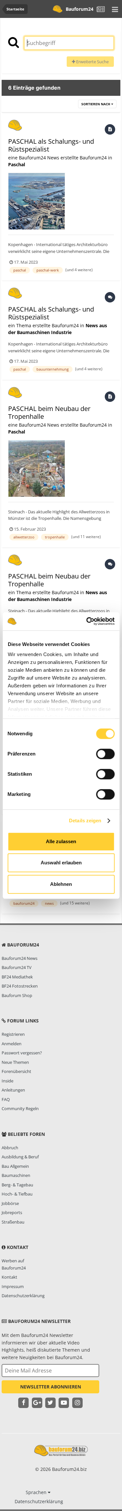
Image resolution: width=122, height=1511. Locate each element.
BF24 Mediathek (17, 977)
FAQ (6, 1099)
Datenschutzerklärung (23, 1295)
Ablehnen (61, 884)
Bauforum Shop (17, 995)
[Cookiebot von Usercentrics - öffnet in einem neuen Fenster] (87, 621)
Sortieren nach (96, 104)
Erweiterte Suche (92, 62)
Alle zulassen (61, 841)
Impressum (13, 1286)
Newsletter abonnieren (50, 1387)
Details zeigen (85, 820)
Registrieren (13, 1034)
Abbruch (10, 1148)
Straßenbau (13, 1222)
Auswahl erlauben (61, 862)
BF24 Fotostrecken (20, 986)
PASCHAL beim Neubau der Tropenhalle (49, 412)
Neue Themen (15, 1062)
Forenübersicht (16, 1071)
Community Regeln (20, 1108)
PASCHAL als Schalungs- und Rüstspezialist (51, 145)
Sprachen (37, 1492)
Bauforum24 (79, 9)
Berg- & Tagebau (17, 1185)
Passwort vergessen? (22, 1053)
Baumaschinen (16, 1175)
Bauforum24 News (19, 958)
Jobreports (12, 1212)
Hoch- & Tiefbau (17, 1194)
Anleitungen (13, 1090)
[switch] (105, 754)
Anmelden (11, 1044)
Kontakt (9, 1277)
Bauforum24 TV (17, 967)
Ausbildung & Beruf (20, 1157)
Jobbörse (10, 1203)
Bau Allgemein (15, 1166)
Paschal (16, 164)
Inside (7, 1081)
